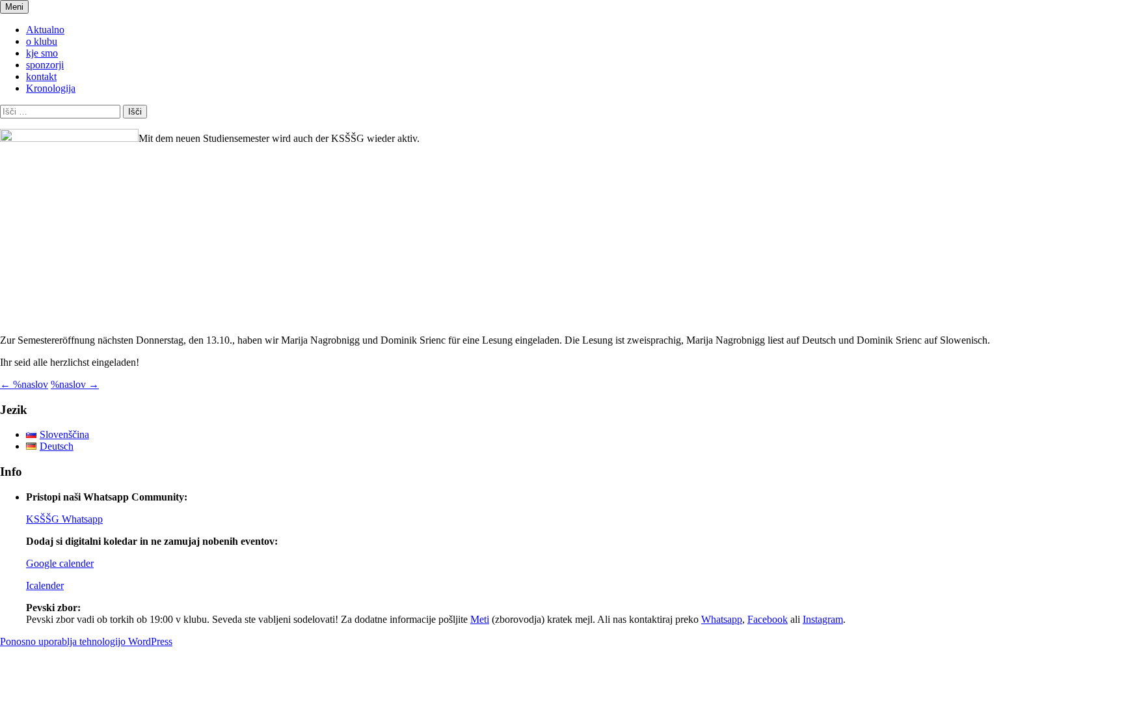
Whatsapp (721, 619)
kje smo (42, 53)
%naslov (24, 384)
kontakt (41, 76)
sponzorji (45, 64)
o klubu (41, 41)
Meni (14, 7)
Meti (479, 619)
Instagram (823, 619)
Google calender (60, 563)
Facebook (767, 619)
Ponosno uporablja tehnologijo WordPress (86, 641)
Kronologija (50, 88)
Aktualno (45, 29)
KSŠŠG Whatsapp (64, 519)
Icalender (45, 585)
